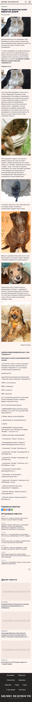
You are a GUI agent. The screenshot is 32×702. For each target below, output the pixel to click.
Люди (17, 685)
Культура (8, 685)
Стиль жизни (10, 689)
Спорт (25, 685)
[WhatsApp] (12, 510)
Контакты (22, 689)
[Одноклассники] (5, 510)
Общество (4, 631)
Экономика (10, 675)
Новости (4, 6)
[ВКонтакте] (2, 510)
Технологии (11, 680)
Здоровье (22, 680)
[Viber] (9, 510)
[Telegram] (7, 510)
